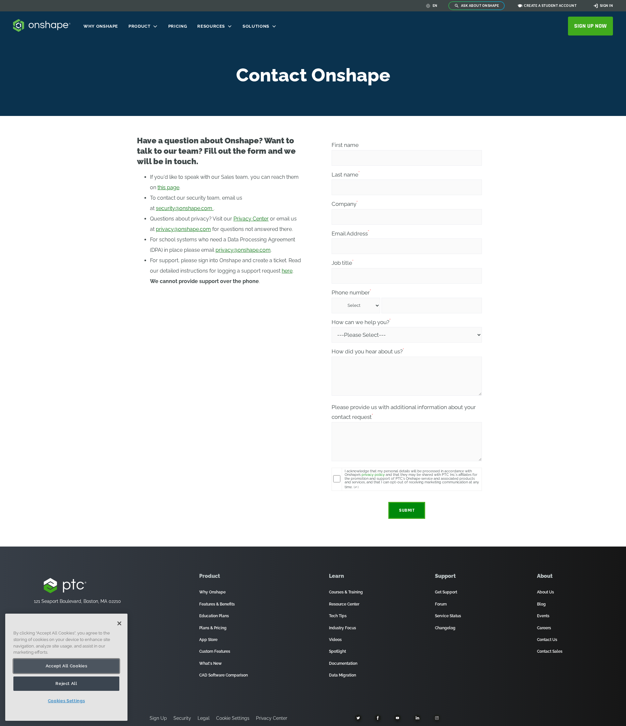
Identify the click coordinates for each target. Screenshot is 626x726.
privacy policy (373, 474)
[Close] (119, 623)
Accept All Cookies (66, 665)
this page (168, 187)
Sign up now (590, 26)
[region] (66, 667)
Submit (406, 510)
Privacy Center (251, 219)
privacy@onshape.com (183, 229)
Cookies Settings (66, 700)
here (287, 271)
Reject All (66, 683)
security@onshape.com (185, 208)
